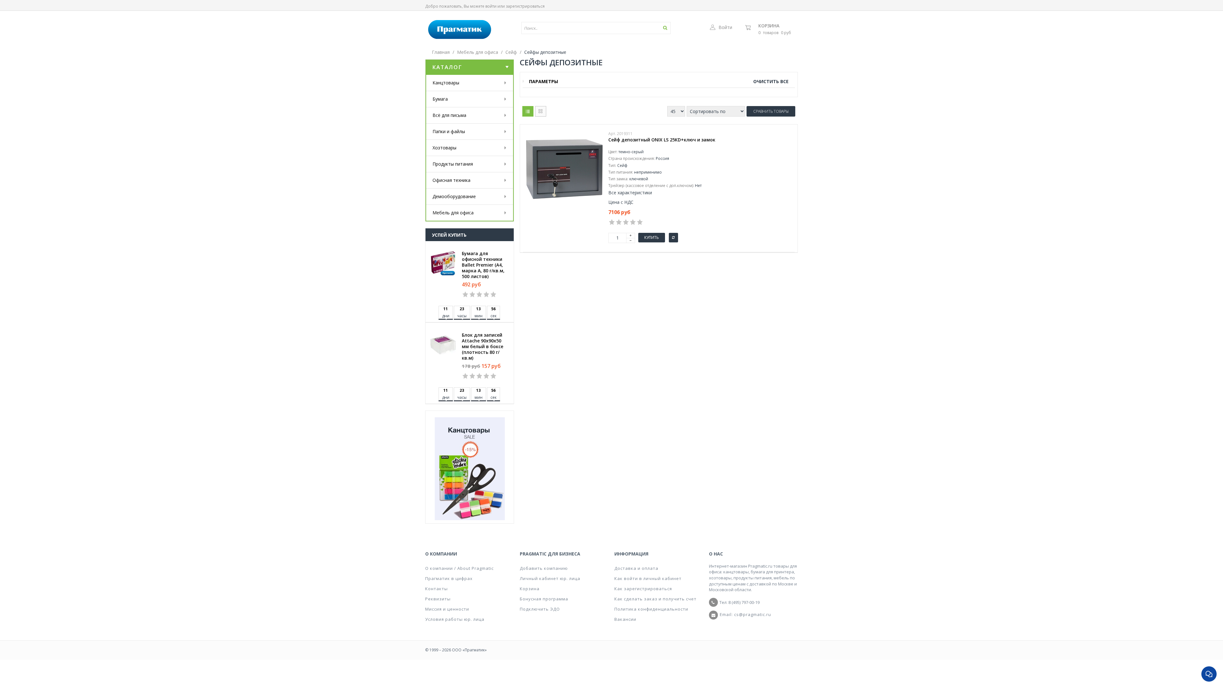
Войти (725, 27)
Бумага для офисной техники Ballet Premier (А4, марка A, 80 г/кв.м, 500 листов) (483, 265)
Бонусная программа (544, 599)
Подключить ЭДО (540, 609)
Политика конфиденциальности (651, 609)
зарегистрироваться (525, 6)
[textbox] (577, 28)
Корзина (768, 26)
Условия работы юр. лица (454, 619)
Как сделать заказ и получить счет (655, 599)
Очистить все (771, 81)
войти (491, 6)
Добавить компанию (544, 568)
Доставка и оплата (636, 568)
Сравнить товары (771, 111)
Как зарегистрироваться (643, 588)
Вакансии (625, 619)
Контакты (436, 588)
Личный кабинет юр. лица (550, 578)
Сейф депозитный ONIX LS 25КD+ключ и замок (661, 140)
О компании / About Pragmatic (459, 568)
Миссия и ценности (447, 609)
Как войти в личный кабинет (648, 578)
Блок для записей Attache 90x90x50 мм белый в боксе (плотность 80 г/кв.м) (482, 346)
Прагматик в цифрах (449, 578)
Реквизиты (438, 599)
